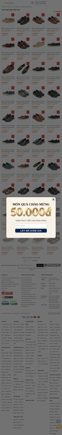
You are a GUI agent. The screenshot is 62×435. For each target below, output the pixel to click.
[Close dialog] (53, 199)
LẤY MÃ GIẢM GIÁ (31, 230)
